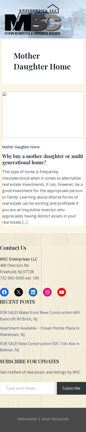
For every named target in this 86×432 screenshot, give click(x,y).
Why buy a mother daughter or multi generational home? (42, 159)
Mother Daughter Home (21, 147)
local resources (55, 418)
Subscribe (71, 388)
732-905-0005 (12, 278)
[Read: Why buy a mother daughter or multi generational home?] (43, 114)
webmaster (27, 418)
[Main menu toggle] (76, 19)
